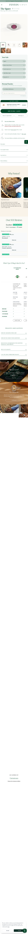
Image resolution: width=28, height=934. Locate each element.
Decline (7, 930)
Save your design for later (10, 121)
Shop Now (17, 320)
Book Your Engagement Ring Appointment (14, 1)
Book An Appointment (7, 115)
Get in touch (13, 129)
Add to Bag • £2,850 (14, 111)
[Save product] (2, 121)
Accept (19, 930)
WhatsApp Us (21, 115)
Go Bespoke (14, 400)
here (8, 926)
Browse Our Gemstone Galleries (14, 781)
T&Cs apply (24, 134)
